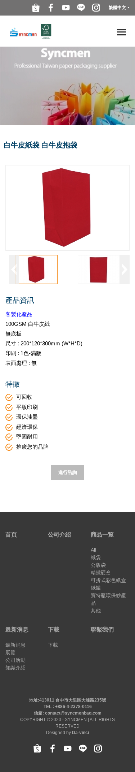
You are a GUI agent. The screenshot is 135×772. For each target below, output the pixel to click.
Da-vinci (80, 732)
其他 (96, 610)
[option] (36, 269)
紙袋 (96, 557)
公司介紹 (59, 534)
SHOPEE (35, 7)
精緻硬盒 (101, 572)
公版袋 (98, 565)
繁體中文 (117, 7)
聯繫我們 (102, 629)
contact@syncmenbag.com (73, 713)
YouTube (65, 7)
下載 (53, 629)
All (93, 550)
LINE (81, 7)
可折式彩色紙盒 (108, 580)
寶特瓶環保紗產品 (108, 599)
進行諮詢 (67, 472)
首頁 (11, 534)
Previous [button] (14, 269)
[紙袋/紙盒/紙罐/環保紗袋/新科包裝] (30, 31)
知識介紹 (15, 667)
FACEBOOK (50, 7)
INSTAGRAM (96, 7)
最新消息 (16, 629)
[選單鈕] (120, 32)
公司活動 (15, 660)
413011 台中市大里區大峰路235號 (72, 700)
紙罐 (96, 588)
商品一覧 (102, 534)
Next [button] (125, 269)
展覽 (10, 652)
